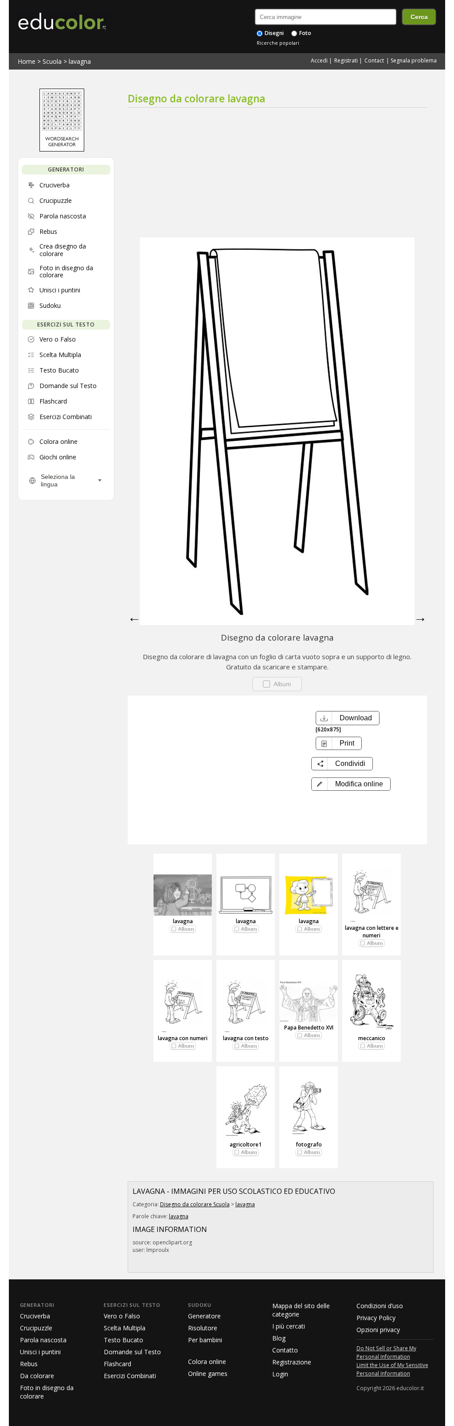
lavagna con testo (246, 1038)
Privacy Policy (375, 1317)
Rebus (29, 1364)
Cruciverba (35, 1316)
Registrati (346, 60)
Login (280, 1374)
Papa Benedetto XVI (308, 1027)
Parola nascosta (43, 1340)
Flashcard (117, 1364)
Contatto (285, 1350)
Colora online (207, 1361)
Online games (207, 1373)
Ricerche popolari (278, 42)
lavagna (80, 61)
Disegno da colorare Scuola (195, 1204)
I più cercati (288, 1326)
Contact (374, 60)
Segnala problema (414, 60)
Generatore (204, 1316)
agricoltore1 (246, 1144)
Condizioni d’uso (379, 1306)
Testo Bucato (123, 1340)
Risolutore (202, 1328)
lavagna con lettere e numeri (372, 931)
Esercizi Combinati (130, 1376)
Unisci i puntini (40, 1352)
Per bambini (205, 1340)
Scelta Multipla (124, 1328)
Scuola (52, 61)
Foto (304, 33)
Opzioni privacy (378, 1329)
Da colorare (37, 1376)
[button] (351, 784)
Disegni (273, 33)
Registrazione (291, 1362)
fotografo (309, 1144)
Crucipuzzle (36, 1328)
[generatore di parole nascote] (62, 149)
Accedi (319, 60)
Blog (279, 1338)
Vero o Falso (122, 1316)
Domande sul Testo (132, 1352)
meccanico (371, 1038)
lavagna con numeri (182, 1038)
